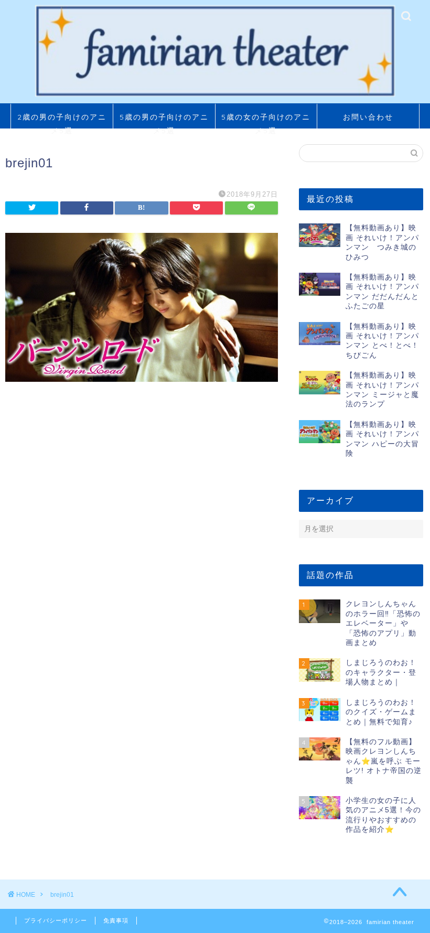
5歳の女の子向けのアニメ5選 (265, 120)
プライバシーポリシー (55, 920)
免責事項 (115, 920)
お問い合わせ (368, 117)
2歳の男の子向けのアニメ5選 (61, 120)
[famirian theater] (215, 95)
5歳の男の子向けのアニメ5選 (164, 120)
